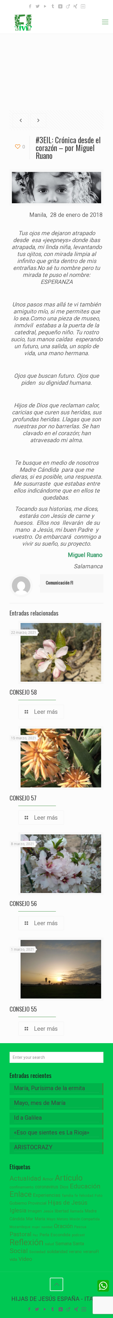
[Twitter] (38, 6)
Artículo (69, 1178)
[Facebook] (30, 6)
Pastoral (20, 1234)
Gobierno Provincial (28, 1203)
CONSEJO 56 (23, 903)
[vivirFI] (56, 22)
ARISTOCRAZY (33, 1147)
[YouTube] (45, 6)
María (40, 1219)
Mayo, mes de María (39, 1102)
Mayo (51, 1219)
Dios (64, 1187)
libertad (62, 1211)
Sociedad (37, 1252)
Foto (99, 1195)
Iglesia (18, 1210)
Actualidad (25, 1178)
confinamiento (22, 1187)
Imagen (35, 1211)
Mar (29, 1219)
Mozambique (20, 1227)
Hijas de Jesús (68, 1202)
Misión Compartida (85, 1219)
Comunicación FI (59, 582)
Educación (85, 1186)
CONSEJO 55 (23, 1008)
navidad (46, 1227)
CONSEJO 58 (23, 691)
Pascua (80, 1227)
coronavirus (46, 1187)
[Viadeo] (68, 6)
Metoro (62, 1219)
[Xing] (75, 6)
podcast (78, 1235)
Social (19, 1251)
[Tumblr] (53, 6)
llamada (76, 1211)
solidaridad (57, 1251)
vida (13, 1259)
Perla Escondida (54, 1234)
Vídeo (25, 1259)
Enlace (21, 1194)
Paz (35, 1235)
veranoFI (91, 1251)
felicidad (86, 1196)
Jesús (48, 1211)
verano (75, 1251)
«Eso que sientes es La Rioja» (51, 1132)
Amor (48, 1179)
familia (67, 1195)
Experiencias (47, 1195)
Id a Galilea (28, 1117)
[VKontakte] (60, 6)
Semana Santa (69, 1243)
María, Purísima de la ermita (49, 1088)
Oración (63, 1226)
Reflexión (26, 1242)
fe (76, 1196)
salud (49, 1244)
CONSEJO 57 (23, 797)
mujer (36, 1227)
